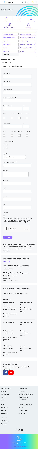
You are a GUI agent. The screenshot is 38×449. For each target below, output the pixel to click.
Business (13, 114)
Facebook (16, 430)
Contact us (29, 2)
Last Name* (6, 82)
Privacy (21, 407)
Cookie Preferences (20, 446)
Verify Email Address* (9, 98)
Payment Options (8, 34)
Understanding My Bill (26, 48)
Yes (7, 145)
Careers (3, 397)
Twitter (19, 430)
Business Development (26, 394)
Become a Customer (26, 44)
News (3, 400)
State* (5, 196)
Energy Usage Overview (26, 37)
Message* (6, 170)
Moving (19, 21)
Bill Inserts (6, 51)
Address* (5, 180)
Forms (22, 51)
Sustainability (5, 394)
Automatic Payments (9, 37)
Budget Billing (24, 41)
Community (23, 2)
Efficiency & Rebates (9, 27)
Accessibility (22, 413)
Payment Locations (25, 34)
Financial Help (31, 21)
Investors (4, 424)
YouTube (22, 430)
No (6, 148)
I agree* (5, 213)
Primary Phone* (7, 106)
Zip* (4, 204)
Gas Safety (28, 27)
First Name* (6, 74)
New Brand (4, 413)
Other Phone (6, 124)
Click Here (6, 262)
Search (26, 2)
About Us (4, 391)
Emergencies (32, 2)
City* (4, 188)
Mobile (28, 114)
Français (3, 410)
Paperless (5, 41)
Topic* (5, 154)
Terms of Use (23, 410)
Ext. (24, 106)
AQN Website (5, 421)
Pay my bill (6, 21)
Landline (20, 114)
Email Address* (7, 90)
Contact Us (6, 54)
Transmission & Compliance (23, 398)
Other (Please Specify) (10, 162)
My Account (35, 2)
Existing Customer (8, 141)
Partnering (22, 391)
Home (4, 114)
